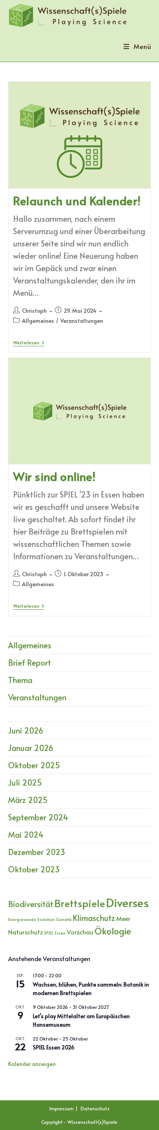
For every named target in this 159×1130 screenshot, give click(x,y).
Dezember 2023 (36, 852)
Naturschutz (25, 932)
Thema (20, 680)
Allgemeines (38, 320)
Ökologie (113, 931)
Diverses (127, 902)
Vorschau (80, 932)
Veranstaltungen (81, 320)
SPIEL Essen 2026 (53, 1047)
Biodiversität (30, 904)
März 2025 (28, 799)
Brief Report (29, 662)
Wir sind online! (54, 476)
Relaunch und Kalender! (76, 200)
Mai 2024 (26, 834)
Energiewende (22, 919)
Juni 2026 (25, 730)
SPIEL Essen (55, 933)
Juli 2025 (25, 782)
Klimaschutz (94, 917)
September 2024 (38, 817)
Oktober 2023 (34, 869)
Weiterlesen (28, 343)
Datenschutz (95, 1108)
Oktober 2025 (34, 765)
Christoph (34, 310)
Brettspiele (79, 903)
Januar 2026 (30, 747)
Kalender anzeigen (32, 1064)
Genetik (63, 919)
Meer (123, 918)
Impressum (61, 1108)
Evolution (46, 919)
